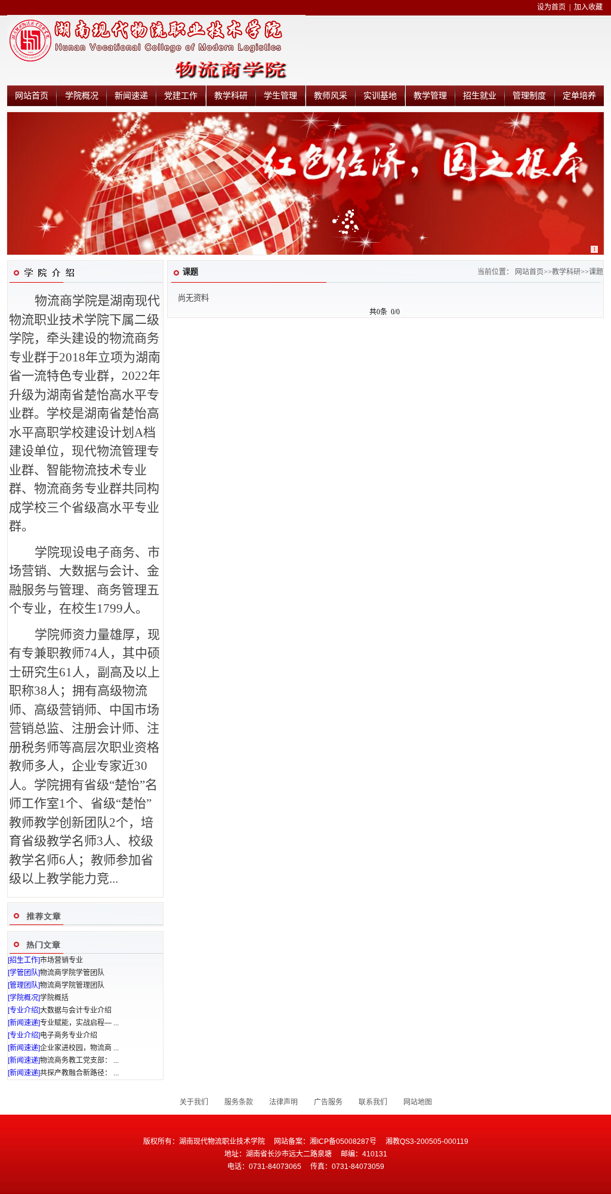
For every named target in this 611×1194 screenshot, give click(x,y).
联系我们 (373, 1102)
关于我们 (194, 1102)
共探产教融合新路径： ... (79, 1073)
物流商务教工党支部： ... (79, 1060)
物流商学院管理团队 (72, 985)
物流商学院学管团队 (72, 973)
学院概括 (54, 998)
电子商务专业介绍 (68, 1035)
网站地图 (417, 1102)
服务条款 (238, 1102)
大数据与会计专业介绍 (76, 1010)
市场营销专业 (61, 960)
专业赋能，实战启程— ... (79, 1023)
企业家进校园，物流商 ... (79, 1048)
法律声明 (283, 1102)
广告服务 (328, 1102)
